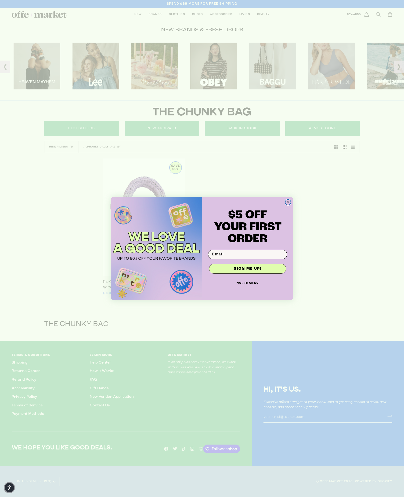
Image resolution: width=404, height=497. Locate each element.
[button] (9, 487)
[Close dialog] (288, 202)
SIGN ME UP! (247, 269)
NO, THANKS (248, 283)
